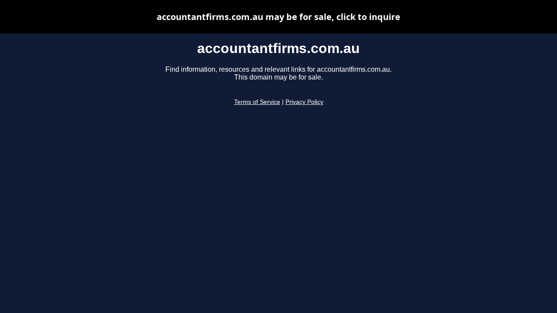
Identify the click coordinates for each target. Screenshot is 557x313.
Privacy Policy (304, 102)
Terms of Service (257, 102)
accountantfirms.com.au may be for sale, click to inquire (278, 17)
